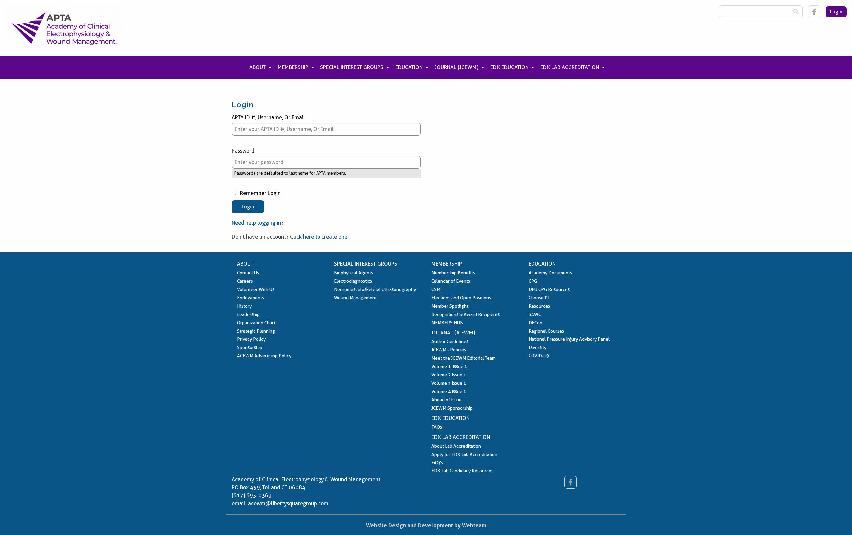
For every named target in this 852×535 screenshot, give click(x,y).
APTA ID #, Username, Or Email (268, 117)
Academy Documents (550, 272)
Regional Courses (546, 331)
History (244, 306)
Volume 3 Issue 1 (448, 383)
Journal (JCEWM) (453, 333)
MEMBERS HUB (447, 322)
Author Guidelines (449, 341)
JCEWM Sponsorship (452, 408)
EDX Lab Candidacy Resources (462, 470)
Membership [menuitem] (293, 67)
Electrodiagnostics (353, 281)
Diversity (537, 347)
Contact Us (248, 272)
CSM (435, 289)
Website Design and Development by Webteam (426, 525)
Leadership (248, 314)
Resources (539, 306)
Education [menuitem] (409, 67)
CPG (533, 281)
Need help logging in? (258, 223)
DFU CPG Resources (549, 289)
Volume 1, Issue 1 (449, 366)
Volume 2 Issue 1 (448, 374)
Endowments (250, 297)
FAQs (436, 427)
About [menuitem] (257, 67)
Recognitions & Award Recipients (465, 314)
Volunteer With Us (255, 289)
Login (836, 11)
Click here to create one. (319, 237)
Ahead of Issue (446, 399)
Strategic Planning (256, 331)
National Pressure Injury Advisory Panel (569, 339)
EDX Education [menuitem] (509, 67)
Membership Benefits (453, 272)
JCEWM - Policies (448, 349)
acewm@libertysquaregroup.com (288, 503)
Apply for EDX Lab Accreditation (464, 454)
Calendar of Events (450, 281)
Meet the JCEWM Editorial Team (463, 358)
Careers (245, 281)
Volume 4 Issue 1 (448, 391)
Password (243, 151)
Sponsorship (249, 347)
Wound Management (355, 297)
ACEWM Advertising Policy (264, 355)
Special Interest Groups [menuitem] (351, 67)
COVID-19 (539, 355)
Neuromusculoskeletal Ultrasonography (375, 289)
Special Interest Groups (365, 264)
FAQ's (437, 462)
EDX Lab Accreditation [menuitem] (569, 67)
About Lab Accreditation (456, 446)
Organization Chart (256, 322)
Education (542, 264)
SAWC (535, 314)
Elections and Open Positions (461, 297)
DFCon (535, 322)
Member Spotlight (449, 306)
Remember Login (260, 193)
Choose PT (539, 297)
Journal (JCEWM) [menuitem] (456, 67)
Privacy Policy (251, 339)
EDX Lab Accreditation (460, 437)
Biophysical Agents (353, 272)
